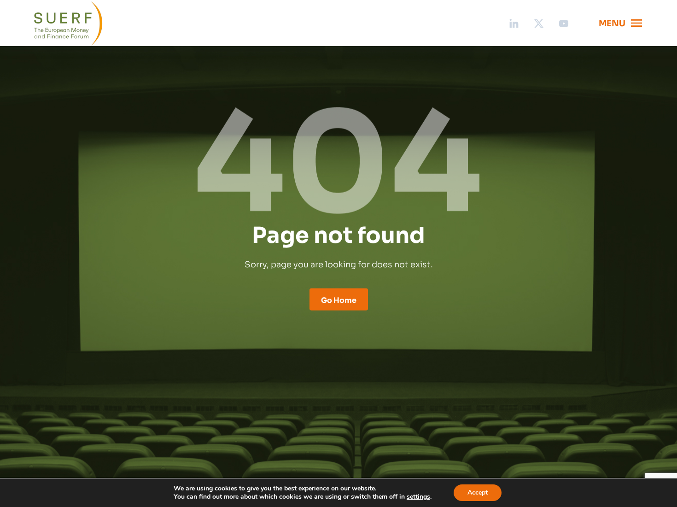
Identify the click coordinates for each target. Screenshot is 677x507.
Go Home (338, 299)
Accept (477, 492)
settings (418, 497)
